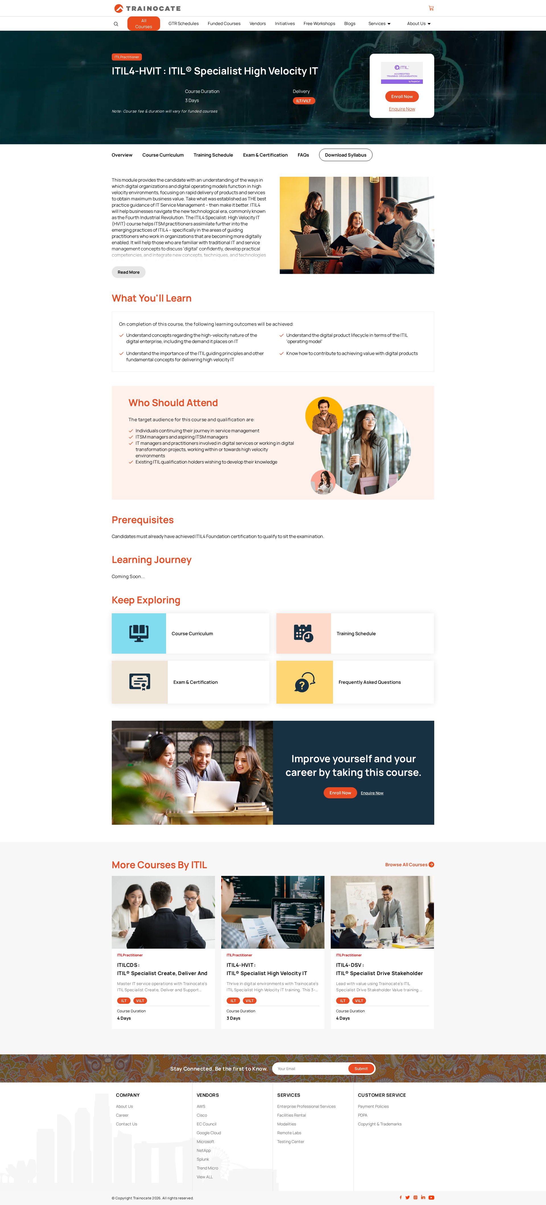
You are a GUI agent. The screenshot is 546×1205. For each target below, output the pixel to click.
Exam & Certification (265, 155)
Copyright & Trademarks (380, 1124)
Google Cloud (209, 1132)
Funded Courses (224, 23)
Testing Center (290, 1141)
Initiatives (285, 23)
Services (377, 23)
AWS (201, 1106)
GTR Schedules (184, 23)
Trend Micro (207, 1168)
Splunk (203, 1159)
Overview (122, 155)
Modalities (286, 1124)
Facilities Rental (291, 1115)
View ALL (205, 1176)
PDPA (362, 1115)
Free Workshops (319, 23)
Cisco (202, 1115)
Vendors (258, 23)
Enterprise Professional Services (306, 1106)
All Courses (143, 24)
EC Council (206, 1124)
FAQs (303, 155)
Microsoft (205, 1141)
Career (122, 1115)
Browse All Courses (407, 864)
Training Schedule (213, 155)
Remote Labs (289, 1132)
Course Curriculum (163, 155)
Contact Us (126, 1124)
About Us (416, 23)
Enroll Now (402, 96)
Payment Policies (373, 1106)
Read (129, 272)
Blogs (349, 23)
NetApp (204, 1150)
